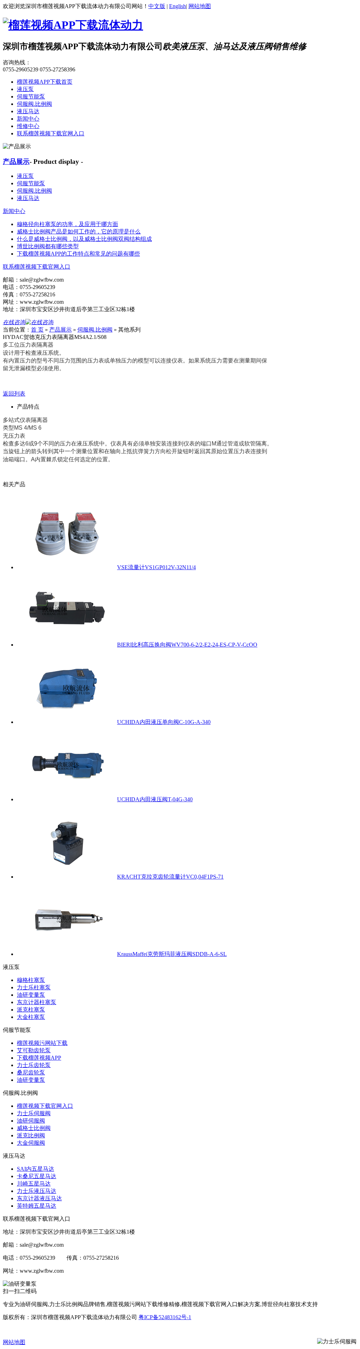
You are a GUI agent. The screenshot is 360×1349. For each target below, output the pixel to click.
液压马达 (28, 111)
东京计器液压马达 (39, 1198)
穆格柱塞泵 (31, 980)
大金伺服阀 (31, 1143)
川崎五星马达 (34, 1184)
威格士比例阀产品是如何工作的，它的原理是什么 (79, 232)
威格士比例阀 (34, 1128)
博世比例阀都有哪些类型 (48, 246)
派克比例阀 (31, 1135)
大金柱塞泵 (31, 1017)
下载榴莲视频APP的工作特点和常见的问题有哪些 (78, 254)
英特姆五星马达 (36, 1206)
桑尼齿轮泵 (31, 1072)
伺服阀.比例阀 (34, 104)
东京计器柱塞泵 (36, 1002)
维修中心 (28, 126)
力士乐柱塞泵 (34, 987)
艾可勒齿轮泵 (34, 1050)
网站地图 (199, 6)
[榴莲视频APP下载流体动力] (73, 25)
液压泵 (25, 89)
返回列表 (14, 394)
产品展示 (16, 161)
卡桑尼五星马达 (36, 1176)
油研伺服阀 (31, 1121)
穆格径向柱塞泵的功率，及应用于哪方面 (67, 224)
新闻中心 (28, 119)
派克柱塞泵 (31, 1010)
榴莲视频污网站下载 (42, 1043)
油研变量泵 (31, 995)
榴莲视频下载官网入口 (45, 1106)
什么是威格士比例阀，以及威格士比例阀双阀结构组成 (84, 239)
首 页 (37, 330)
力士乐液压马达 (36, 1191)
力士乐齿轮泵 (34, 1065)
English (177, 6)
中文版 (156, 6)
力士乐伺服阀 (34, 1113)
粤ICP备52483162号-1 (165, 1317)
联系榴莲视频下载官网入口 (50, 133)
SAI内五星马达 (35, 1169)
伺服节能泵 (31, 96)
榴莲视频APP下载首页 (44, 82)
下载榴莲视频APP (39, 1058)
